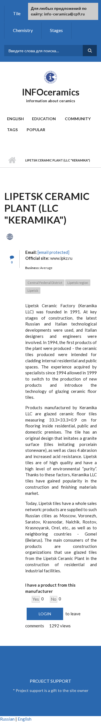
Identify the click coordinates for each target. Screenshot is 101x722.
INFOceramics (50, 91)
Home (12, 160)
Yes (36, 599)
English (15, 118)
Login (45, 613)
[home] (50, 77)
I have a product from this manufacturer (50, 588)
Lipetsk (32, 290)
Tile (16, 13)
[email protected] (53, 252)
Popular (36, 129)
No (53, 599)
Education (44, 118)
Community (78, 118)
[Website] (9, 235)
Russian (7, 718)
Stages (56, 30)
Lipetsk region (77, 282)
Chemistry (23, 30)
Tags (12, 129)
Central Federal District (44, 282)
